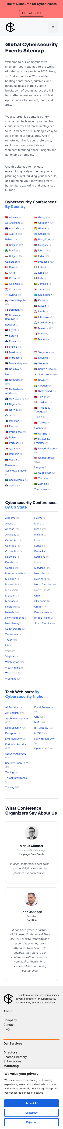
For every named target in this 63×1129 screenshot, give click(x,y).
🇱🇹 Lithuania (43, 317)
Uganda (40, 427)
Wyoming (12, 678)
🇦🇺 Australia (14, 228)
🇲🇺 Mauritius (43, 339)
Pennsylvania (44, 612)
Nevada (12, 612)
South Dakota (15, 628)
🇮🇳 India (41, 256)
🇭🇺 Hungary (42, 244)
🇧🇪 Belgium (14, 244)
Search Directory (15, 1057)
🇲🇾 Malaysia (43, 328)
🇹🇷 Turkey (42, 422)
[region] (31, 1099)
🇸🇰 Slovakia (42, 357)
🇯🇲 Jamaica (42, 283)
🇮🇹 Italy (40, 278)
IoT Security (43, 727)
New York (42, 578)
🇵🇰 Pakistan (13, 420)
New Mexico (43, 573)
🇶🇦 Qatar (12, 448)
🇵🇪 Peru (11, 426)
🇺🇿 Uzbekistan (44, 472)
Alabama (12, 517)
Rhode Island (43, 617)
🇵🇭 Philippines (15, 431)
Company (10, 1020)
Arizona (12, 528)
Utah (10, 645)
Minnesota (13, 584)
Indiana (40, 534)
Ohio (39, 595)
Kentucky (41, 551)
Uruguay (40, 467)
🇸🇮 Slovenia (42, 363)
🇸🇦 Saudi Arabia (16, 479)
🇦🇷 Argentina (14, 222)
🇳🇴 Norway (13, 409)
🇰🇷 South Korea (45, 374)
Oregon (40, 606)
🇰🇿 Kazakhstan (44, 294)
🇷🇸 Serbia (12, 485)
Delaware (12, 556)
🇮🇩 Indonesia (44, 261)
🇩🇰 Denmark (14, 309)
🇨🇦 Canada (14, 267)
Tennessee (13, 634)
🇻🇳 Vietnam (42, 478)
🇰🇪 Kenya (41, 300)
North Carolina (45, 584)
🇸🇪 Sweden (43, 385)
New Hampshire (16, 617)
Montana (12, 600)
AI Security (13, 707)
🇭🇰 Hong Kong (44, 239)
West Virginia (14, 667)
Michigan (12, 578)
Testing (11, 772)
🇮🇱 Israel (41, 272)
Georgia (12, 567)
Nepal (10, 374)
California (13, 540)
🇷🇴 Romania (14, 453)
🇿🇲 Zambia (42, 483)
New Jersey (14, 623)
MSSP (40, 733)
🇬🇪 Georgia (42, 217)
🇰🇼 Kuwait (41, 305)
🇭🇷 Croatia (13, 289)
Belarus (11, 239)
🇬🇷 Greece (42, 233)
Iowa (38, 540)
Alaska (10, 523)
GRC (39, 716)
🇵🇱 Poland (13, 437)
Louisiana (41, 556)
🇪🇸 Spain (41, 379)
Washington (14, 661)
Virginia (11, 656)
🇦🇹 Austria (13, 233)
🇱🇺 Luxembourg (45, 322)
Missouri (12, 595)
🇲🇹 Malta (41, 333)
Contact (9, 1024)
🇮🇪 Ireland (42, 267)
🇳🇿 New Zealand (17, 398)
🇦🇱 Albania (13, 217)
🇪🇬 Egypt (12, 329)
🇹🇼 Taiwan (42, 396)
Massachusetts (16, 573)
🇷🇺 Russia (12, 459)
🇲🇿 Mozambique (16, 363)
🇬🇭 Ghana (41, 228)
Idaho (39, 523)
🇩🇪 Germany (44, 222)
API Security (14, 712)
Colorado (13, 545)
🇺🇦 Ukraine (42, 433)
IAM (39, 722)
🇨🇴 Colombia (14, 283)
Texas (11, 639)
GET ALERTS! (31, 13)
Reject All (31, 1122)
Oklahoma (42, 600)
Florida (11, 562)
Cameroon (12, 261)
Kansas (40, 545)
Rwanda (11, 465)
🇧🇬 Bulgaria (13, 256)
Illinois (40, 528)
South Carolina (44, 623)
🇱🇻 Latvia (41, 311)
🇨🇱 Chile (11, 272)
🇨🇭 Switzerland (45, 390)
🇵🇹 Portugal (14, 442)
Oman (10, 415)
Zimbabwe (42, 489)
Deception (12, 733)
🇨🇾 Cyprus (13, 294)
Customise (31, 1112)
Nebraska (12, 606)
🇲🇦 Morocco (14, 357)
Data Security (15, 727)
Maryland (42, 567)
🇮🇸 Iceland (42, 250)
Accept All (31, 1103)
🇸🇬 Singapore (44, 352)
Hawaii (40, 517)
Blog (7, 1029)
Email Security (15, 738)
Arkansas (12, 534)
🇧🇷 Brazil (12, 250)
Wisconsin (13, 673)
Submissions (12, 1061)
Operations (43, 748)
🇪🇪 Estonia (13, 335)
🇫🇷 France (13, 346)
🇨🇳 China (12, 278)
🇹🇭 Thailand (43, 402)
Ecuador (11, 324)
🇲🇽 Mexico (13, 352)
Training (12, 787)
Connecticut (14, 551)
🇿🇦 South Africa (45, 368)
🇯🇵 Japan (42, 289)
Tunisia (39, 416)
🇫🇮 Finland (13, 341)
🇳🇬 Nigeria (13, 404)
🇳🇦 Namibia (13, 368)
